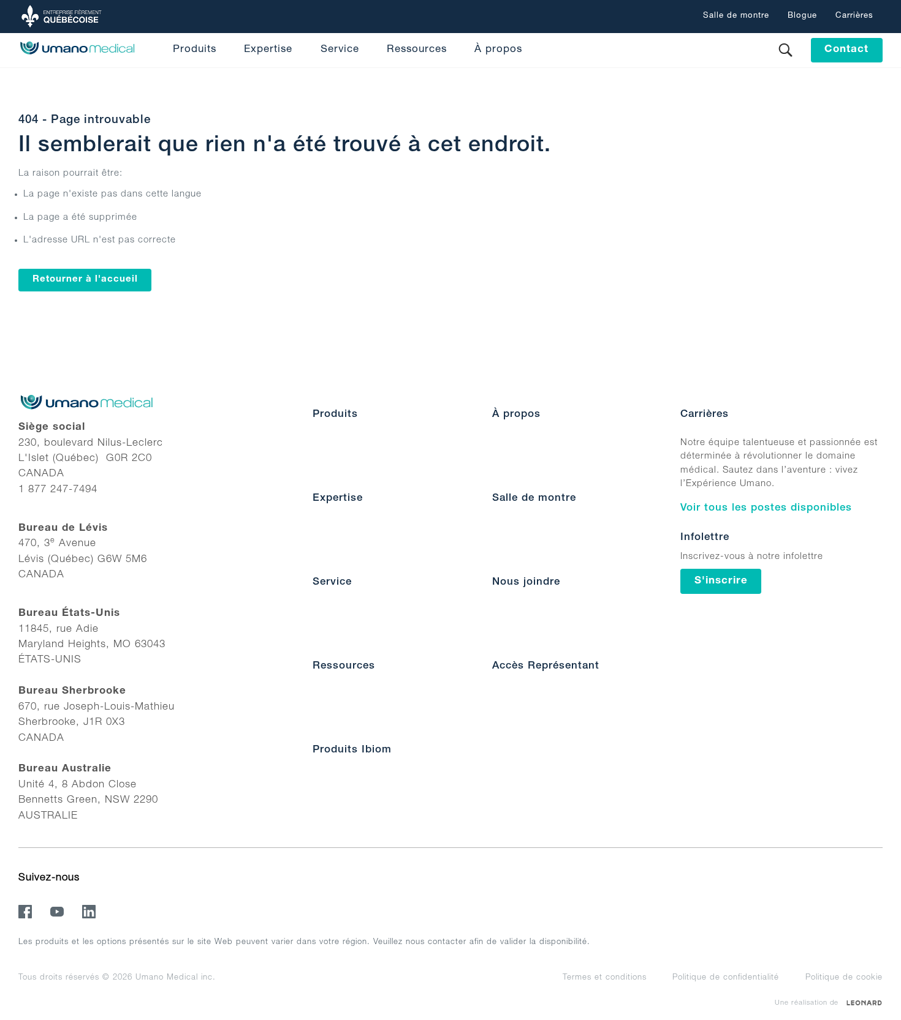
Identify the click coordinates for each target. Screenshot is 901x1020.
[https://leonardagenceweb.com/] (864, 1002)
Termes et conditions (605, 978)
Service (340, 50)
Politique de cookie (844, 978)
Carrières (854, 16)
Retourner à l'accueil (85, 279)
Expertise (268, 50)
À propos (498, 50)
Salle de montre (736, 16)
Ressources (417, 50)
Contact (846, 50)
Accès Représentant (545, 666)
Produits (194, 50)
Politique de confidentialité (725, 978)
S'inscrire (721, 581)
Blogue (802, 16)
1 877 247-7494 (57, 490)
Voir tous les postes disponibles (766, 508)
